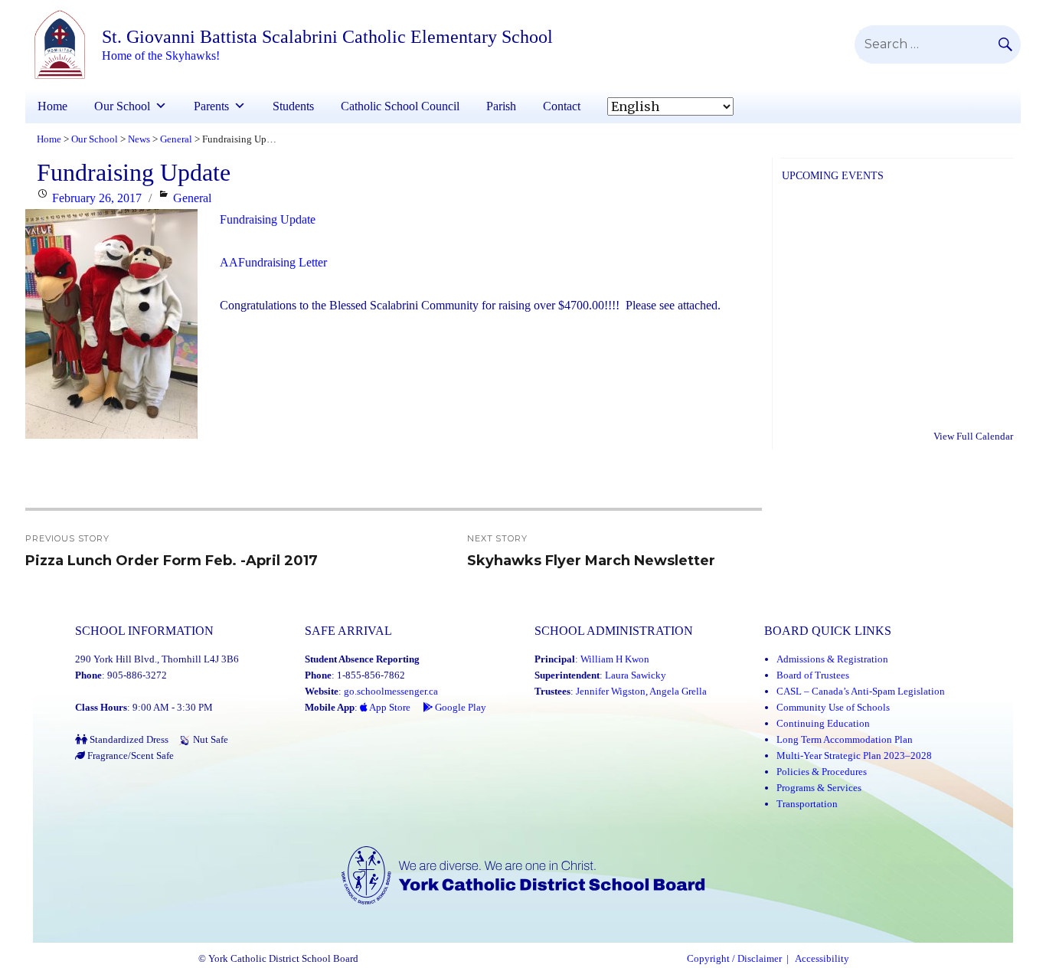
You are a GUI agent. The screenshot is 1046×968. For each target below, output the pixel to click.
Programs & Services (818, 787)
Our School (122, 106)
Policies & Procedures (821, 771)
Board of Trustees (812, 675)
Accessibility (822, 958)
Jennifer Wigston (611, 691)
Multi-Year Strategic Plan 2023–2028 (854, 755)
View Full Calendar (973, 436)
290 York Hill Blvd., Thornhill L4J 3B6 (157, 659)
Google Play (459, 707)
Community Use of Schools (833, 707)
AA (229, 262)
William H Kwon (614, 659)
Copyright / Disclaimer (734, 958)
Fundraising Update (267, 219)
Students (293, 106)
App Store (389, 707)
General (192, 197)
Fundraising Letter (282, 262)
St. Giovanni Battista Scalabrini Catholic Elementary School (327, 37)
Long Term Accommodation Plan (844, 739)
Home (52, 106)
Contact (561, 106)
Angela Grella (678, 691)
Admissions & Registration (832, 659)
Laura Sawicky (635, 675)
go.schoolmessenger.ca (391, 691)
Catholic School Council (400, 106)
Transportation (807, 803)
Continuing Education (823, 723)
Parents (211, 106)
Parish (501, 106)
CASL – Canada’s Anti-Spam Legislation (860, 691)
